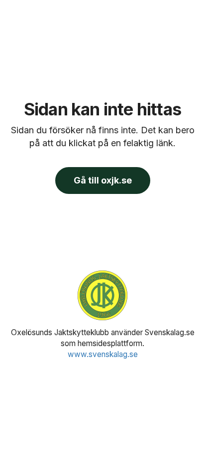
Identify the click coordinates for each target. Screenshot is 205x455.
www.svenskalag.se (103, 354)
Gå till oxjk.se (103, 180)
